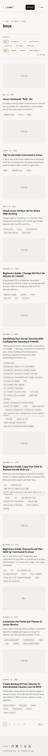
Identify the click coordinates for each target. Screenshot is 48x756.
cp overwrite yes (10, 574)
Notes (23, 50)
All (5, 50)
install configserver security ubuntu (18, 403)
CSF (25, 381)
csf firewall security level (15, 392)
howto (33, 705)
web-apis (19, 46)
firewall (7, 399)
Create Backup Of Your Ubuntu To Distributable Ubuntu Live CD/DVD (22, 685)
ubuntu (6, 508)
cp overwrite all (24, 570)
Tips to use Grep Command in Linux (22, 154)
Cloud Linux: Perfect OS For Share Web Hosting (21, 212)
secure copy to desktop (13, 505)
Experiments (34, 50)
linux (20, 114)
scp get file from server (13, 501)
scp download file (29, 498)
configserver (9, 363)
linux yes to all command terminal (17, 577)
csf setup (34, 392)
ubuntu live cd (9, 712)
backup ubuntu (9, 705)
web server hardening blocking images (18, 426)
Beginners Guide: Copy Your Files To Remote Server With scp (22, 468)
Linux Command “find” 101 (17, 99)
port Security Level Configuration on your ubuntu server (23, 414)
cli (5, 485)
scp (15, 498)
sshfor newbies (32, 505)
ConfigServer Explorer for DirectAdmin (19, 366)
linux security (38, 406)
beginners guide (10, 294)
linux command (36, 574)
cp (12, 570)
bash (5, 170)
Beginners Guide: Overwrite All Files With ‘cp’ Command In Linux (23, 550)
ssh (16, 298)
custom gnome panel (11, 640)
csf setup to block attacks (14, 395)
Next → (41, 724)
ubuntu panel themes (31, 643)
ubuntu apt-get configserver (15, 422)
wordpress (15, 41)
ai (24, 41)
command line (9, 114)
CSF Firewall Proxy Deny (13, 388)
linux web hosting (11, 233)
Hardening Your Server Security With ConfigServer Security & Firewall (23, 340)
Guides (14, 50)
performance (34, 41)
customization (28, 640)
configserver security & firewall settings (20, 374)
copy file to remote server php (16, 488)
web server (26, 233)
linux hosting (31, 229)
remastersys (17, 709)
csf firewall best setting (14, 384)
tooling (30, 46)
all (5, 41)
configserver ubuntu (11, 381)
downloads (33, 395)
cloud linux (8, 229)
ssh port (25, 298)
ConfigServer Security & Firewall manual (20, 370)
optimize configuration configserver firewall (23, 410)
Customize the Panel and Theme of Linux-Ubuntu (22, 623)
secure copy (32, 501)
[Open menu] (40, 7)
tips (29, 114)
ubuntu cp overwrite (11, 581)
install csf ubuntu (11, 406)
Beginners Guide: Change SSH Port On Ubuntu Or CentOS (24, 275)
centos (23, 294)
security (8, 46)
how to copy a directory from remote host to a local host (22, 493)
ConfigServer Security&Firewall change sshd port (23, 377)
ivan (9, 7)
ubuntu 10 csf (22, 419)
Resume (30, 7)
